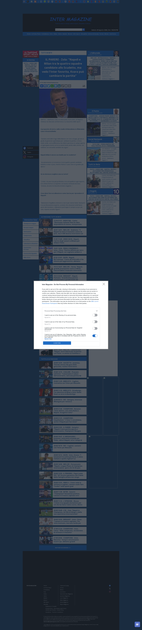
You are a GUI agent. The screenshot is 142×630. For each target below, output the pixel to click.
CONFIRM (57, 343)
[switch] (94, 315)
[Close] (104, 284)
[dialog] (71, 315)
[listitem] (71, 311)
